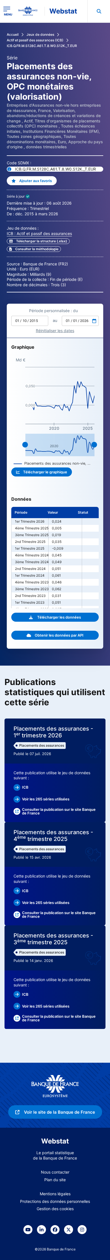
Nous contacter (55, 1172)
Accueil (13, 34)
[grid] (55, 557)
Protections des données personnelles (55, 1201)
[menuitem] (98, 11)
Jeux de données (40, 34)
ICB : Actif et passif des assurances (39, 233)
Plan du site (55, 1179)
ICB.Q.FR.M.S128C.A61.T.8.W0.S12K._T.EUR (42, 46)
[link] (34, 249)
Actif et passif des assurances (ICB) (35, 40)
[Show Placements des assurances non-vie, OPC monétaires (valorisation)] (52, 463)
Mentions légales (55, 1193)
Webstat (63, 11)
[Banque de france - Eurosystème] (30, 11)
